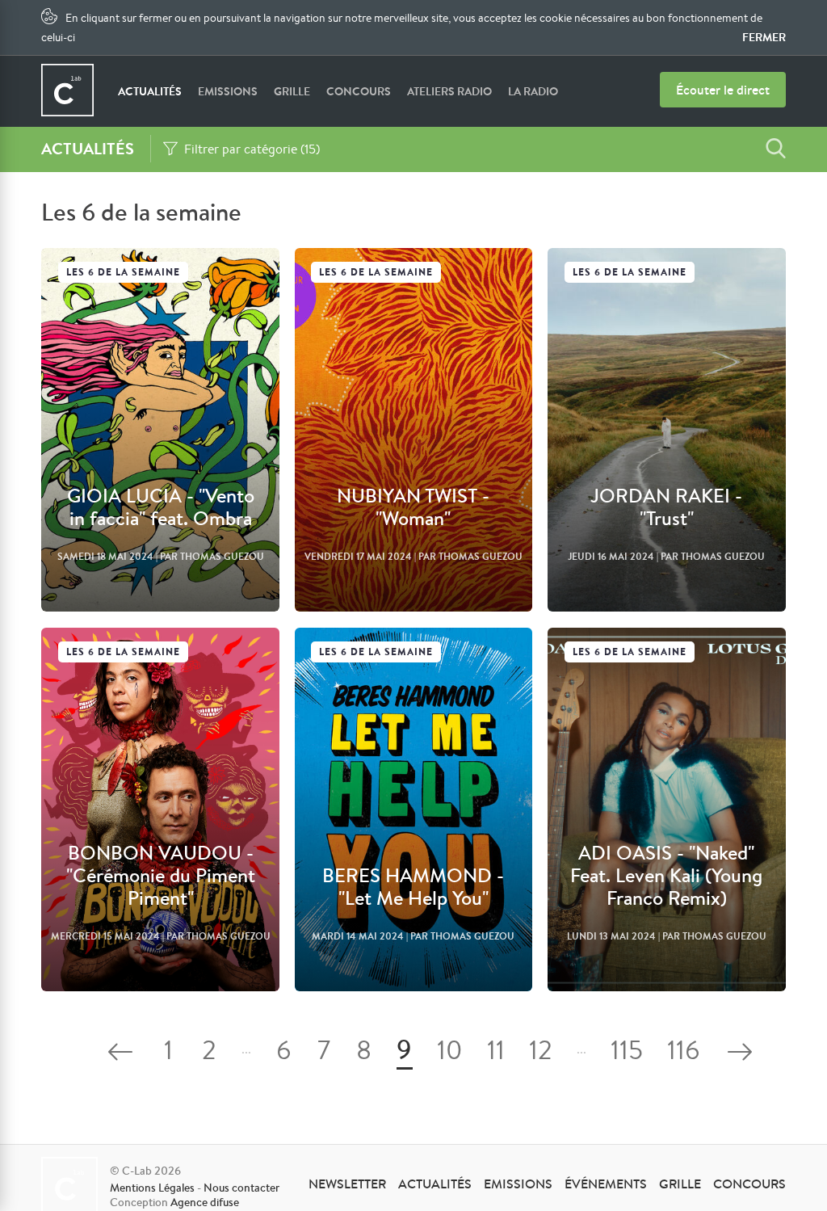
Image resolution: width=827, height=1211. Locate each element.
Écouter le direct (723, 90)
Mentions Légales (152, 1187)
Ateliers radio (449, 91)
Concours (358, 91)
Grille (292, 91)
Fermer (764, 37)
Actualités (150, 91)
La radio (533, 91)
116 (683, 1053)
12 (540, 1053)
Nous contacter (241, 1187)
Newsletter (347, 1183)
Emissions (228, 91)
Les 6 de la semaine (123, 272)
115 (627, 1053)
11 (496, 1053)
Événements (606, 1183)
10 (450, 1053)
